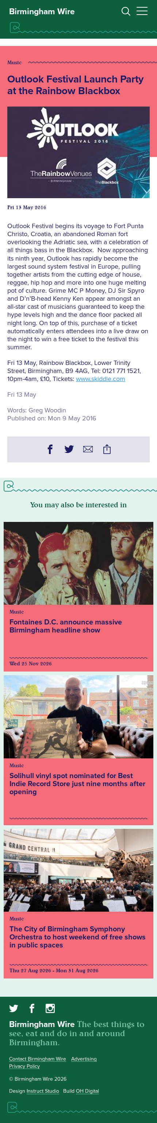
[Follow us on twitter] (13, 1009)
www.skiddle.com (100, 379)
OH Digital (87, 1091)
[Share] (107, 450)
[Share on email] (88, 450)
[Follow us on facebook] (32, 1009)
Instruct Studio (43, 1091)
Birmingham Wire (42, 12)
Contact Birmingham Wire (37, 1059)
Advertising (84, 1059)
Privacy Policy (24, 1066)
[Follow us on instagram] (50, 1009)
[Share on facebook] (50, 450)
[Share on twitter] (69, 450)
